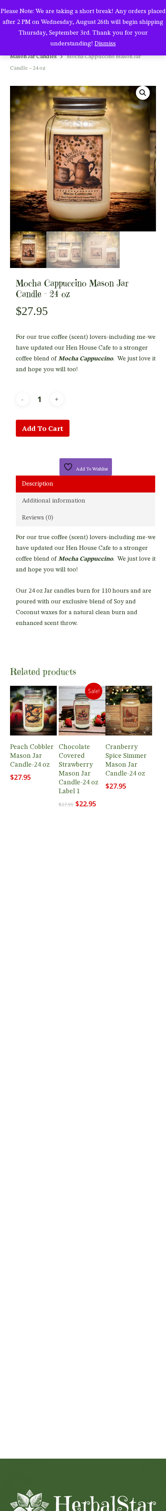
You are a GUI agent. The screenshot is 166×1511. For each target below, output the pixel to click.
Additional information (53, 501)
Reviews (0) (37, 518)
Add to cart (42, 428)
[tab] (85, 484)
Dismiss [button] (105, 44)
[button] (143, 93)
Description (37, 484)
